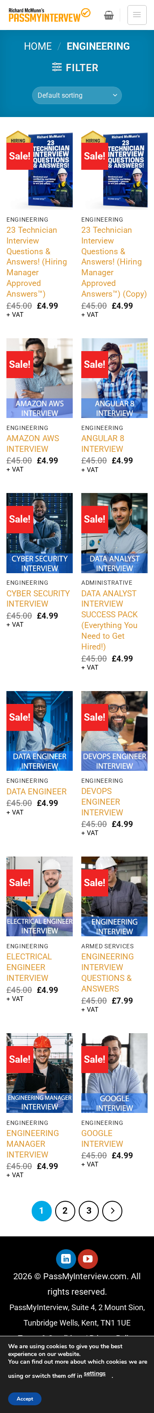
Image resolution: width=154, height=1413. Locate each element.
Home (38, 46)
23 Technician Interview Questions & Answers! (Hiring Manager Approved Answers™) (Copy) (114, 262)
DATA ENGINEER (36, 792)
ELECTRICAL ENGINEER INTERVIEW (29, 967)
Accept (25, 1398)
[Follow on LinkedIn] (66, 1259)
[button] (109, 15)
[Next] (112, 1211)
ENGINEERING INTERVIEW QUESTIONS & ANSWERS (107, 973)
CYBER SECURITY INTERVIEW (38, 599)
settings (95, 1373)
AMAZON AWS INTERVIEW (32, 443)
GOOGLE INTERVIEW (102, 1138)
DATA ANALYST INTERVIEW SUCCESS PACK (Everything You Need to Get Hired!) (109, 620)
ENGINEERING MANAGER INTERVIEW (32, 1144)
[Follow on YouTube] (88, 1259)
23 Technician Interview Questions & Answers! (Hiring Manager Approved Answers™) (36, 262)
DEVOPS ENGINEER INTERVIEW (102, 802)
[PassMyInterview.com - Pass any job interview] (49, 15)
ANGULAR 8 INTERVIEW (102, 443)
